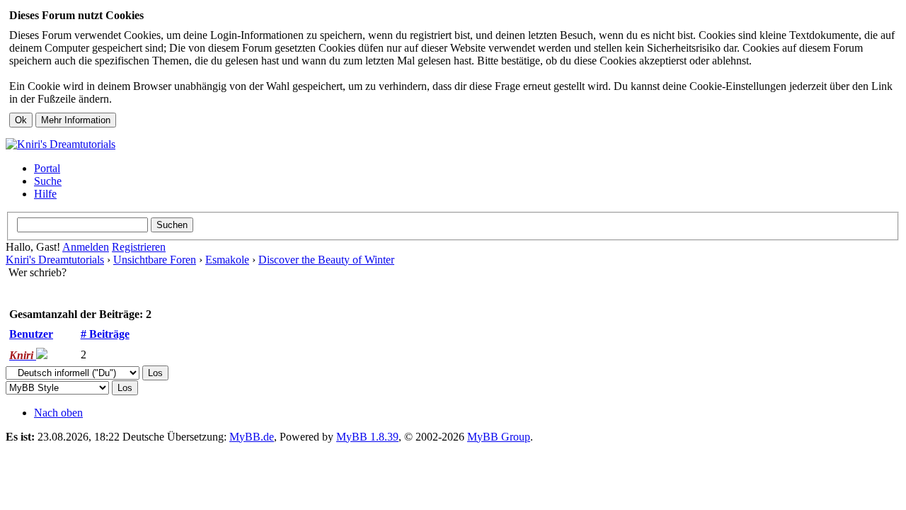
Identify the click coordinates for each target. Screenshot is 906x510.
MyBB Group (498, 437)
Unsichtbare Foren (154, 260)
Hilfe (45, 194)
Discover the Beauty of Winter (326, 260)
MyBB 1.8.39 (367, 437)
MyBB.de (251, 437)
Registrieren (139, 247)
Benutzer (31, 334)
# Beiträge (105, 334)
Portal (47, 168)
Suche (48, 181)
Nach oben (58, 413)
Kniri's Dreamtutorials (55, 260)
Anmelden (85, 247)
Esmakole (227, 260)
